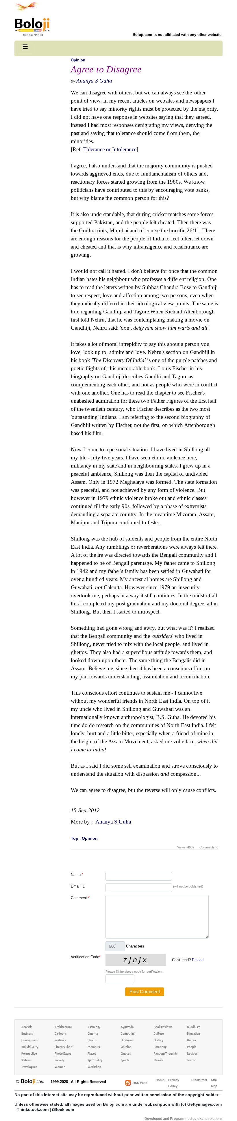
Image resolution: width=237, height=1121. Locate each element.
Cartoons (60, 1034)
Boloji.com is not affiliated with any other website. (178, 34)
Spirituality (95, 1060)
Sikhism (26, 1060)
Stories (158, 1060)
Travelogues (29, 1067)
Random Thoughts (165, 1054)
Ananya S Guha (94, 81)
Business (27, 1034)
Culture (159, 1034)
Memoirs (94, 1047)
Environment (30, 1040)
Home (159, 1080)
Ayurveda (127, 1027)
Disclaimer (199, 1080)
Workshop (94, 1067)
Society (59, 1060)
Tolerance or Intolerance (109, 149)
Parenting (160, 1047)
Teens (191, 1060)
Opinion (78, 60)
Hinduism (127, 1040)
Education (193, 1034)
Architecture (63, 1027)
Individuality (29, 1047)
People (192, 1047)
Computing (128, 1034)
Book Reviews (163, 1027)
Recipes (192, 1054)
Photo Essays (63, 1054)
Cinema (93, 1034)
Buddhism (193, 1027)
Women (60, 1067)
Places (92, 1054)
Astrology (94, 1027)
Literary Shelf (63, 1047)
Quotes (126, 1054)
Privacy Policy (173, 1083)
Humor (191, 1040)
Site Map (214, 1083)
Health (92, 1040)
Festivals (60, 1040)
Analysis (26, 1027)
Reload (197, 960)
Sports (125, 1060)
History (158, 1040)
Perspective (29, 1054)
